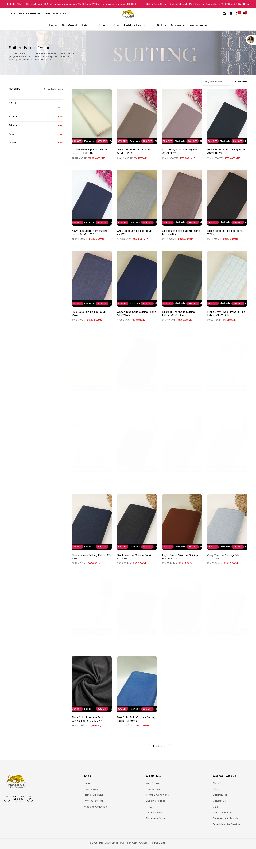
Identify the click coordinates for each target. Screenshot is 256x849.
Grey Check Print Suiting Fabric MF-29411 (181, 398)
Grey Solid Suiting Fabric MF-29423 (135, 232)
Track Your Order (156, 818)
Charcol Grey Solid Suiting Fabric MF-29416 (178, 313)
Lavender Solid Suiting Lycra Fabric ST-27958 (225, 479)
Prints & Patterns (93, 800)
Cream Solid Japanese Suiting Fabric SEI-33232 (90, 151)
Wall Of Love (153, 783)
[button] (88, 138)
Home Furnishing (93, 794)
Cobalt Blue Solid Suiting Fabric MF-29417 (136, 313)
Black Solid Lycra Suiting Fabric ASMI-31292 (226, 151)
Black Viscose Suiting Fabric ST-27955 (134, 557)
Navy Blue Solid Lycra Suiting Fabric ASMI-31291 (90, 232)
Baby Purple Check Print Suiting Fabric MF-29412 (136, 398)
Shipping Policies (155, 800)
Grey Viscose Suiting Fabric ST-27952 (224, 557)
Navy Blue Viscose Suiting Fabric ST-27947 (178, 641)
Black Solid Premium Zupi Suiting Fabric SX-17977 (87, 719)
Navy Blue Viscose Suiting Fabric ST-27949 (133, 641)
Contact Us (219, 800)
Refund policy (154, 812)
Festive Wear (91, 788)
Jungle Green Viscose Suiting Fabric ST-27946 (225, 641)
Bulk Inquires (220, 794)
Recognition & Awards (225, 818)
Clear (60, 108)
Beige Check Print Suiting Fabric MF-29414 (88, 398)
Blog (215, 788)
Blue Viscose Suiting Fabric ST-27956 (91, 557)
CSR (215, 806)
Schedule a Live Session (226, 824)
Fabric (87, 783)
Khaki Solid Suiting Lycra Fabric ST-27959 (181, 479)
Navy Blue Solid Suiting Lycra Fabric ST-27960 (135, 479)
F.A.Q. (149, 806)
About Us (218, 783)
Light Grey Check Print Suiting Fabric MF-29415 (226, 313)
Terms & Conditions (157, 794)
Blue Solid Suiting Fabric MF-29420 (90, 313)
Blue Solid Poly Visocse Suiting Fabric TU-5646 (136, 719)
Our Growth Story (223, 812)
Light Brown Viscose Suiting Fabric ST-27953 (180, 557)
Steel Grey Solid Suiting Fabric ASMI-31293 (181, 151)
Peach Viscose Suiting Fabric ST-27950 (90, 641)
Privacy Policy (154, 788)
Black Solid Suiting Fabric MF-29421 (226, 232)
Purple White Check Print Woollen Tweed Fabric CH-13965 (89, 479)
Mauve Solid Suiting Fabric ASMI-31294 (133, 151)
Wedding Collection (95, 806)
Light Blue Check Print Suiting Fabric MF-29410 (226, 398)
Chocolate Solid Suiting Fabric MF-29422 (181, 232)
